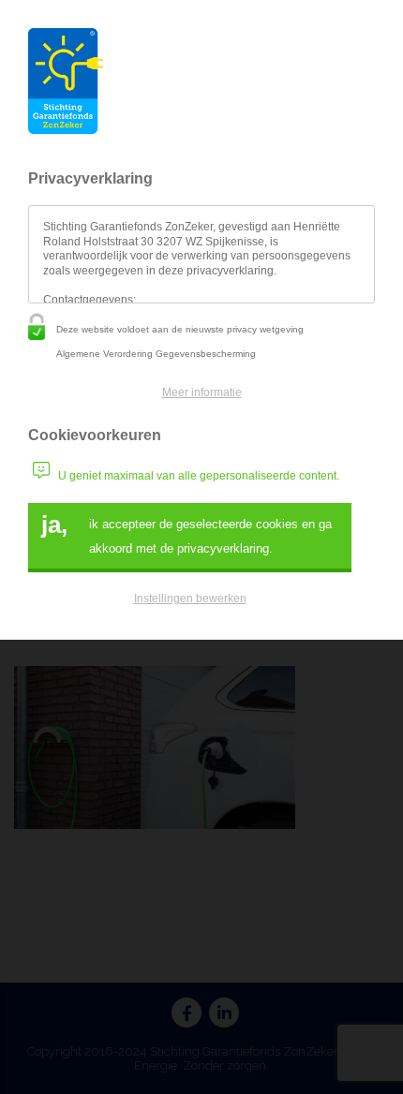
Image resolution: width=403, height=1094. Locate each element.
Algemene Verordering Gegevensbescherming (156, 353)
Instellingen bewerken (190, 598)
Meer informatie (202, 392)
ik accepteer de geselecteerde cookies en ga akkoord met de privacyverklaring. (186, 532)
